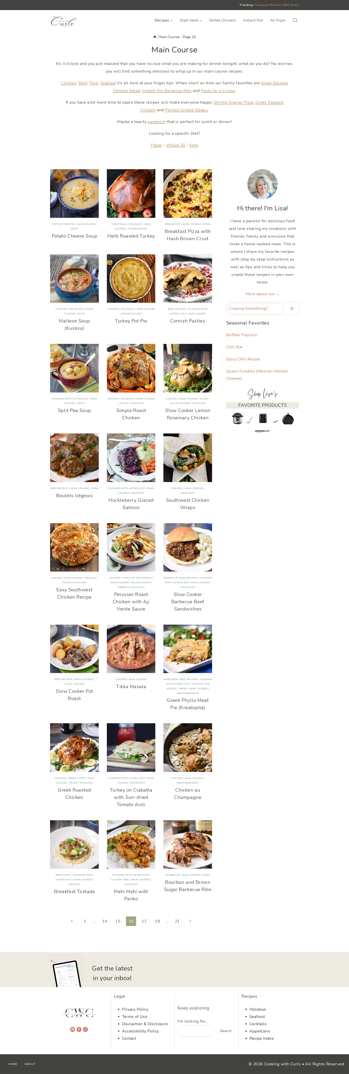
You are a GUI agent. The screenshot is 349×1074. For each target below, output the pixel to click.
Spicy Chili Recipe (243, 359)
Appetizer (170, 679)
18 (157, 921)
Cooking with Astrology (70, 398)
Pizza (206, 224)
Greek (183, 688)
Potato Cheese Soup (74, 236)
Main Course (86, 224)
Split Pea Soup (74, 410)
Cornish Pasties (187, 321)
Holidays (135, 224)
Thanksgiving (138, 228)
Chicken (68, 83)
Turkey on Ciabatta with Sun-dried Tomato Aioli (131, 797)
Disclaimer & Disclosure (145, 1024)
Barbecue (171, 577)
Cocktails (258, 1024)
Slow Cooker (180, 403)
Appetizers (259, 1031)
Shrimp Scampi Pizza (233, 102)
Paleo (156, 145)
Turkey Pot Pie (131, 321)
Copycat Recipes (63, 224)
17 (144, 921)
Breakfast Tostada (74, 891)
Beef (82, 83)
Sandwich (187, 493)
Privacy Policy (135, 1009)
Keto (193, 145)
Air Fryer (278, 20)
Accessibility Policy (140, 1031)
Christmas (118, 224)
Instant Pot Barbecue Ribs (167, 90)
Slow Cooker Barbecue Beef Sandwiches (187, 601)
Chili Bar (234, 347)
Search (225, 1030)
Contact (129, 1038)
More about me (260, 294)
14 (104, 921)
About (30, 1064)
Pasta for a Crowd (218, 90)
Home (12, 1064)
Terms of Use (134, 1016)
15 (117, 921)
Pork (94, 83)
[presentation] (74, 193)
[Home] (155, 37)
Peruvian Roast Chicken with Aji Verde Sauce (131, 601)
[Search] (292, 308)
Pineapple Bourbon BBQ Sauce (276, 5)
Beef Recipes (177, 309)
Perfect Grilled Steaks (186, 110)
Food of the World (70, 309)
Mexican (91, 577)
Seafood (108, 83)
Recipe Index (261, 1038)
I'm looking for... (193, 1021)
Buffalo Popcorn (241, 335)
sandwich (156, 121)
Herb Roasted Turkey (131, 236)
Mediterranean (188, 693)
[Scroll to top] (339, 1058)
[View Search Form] (295, 20)
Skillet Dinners (222, 20)
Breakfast (172, 224)
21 (177, 921)
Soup (74, 228)
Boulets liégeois (74, 495)
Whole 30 (175, 145)
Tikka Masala (131, 686)
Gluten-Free (120, 879)
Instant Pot (253, 20)
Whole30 (137, 403)
